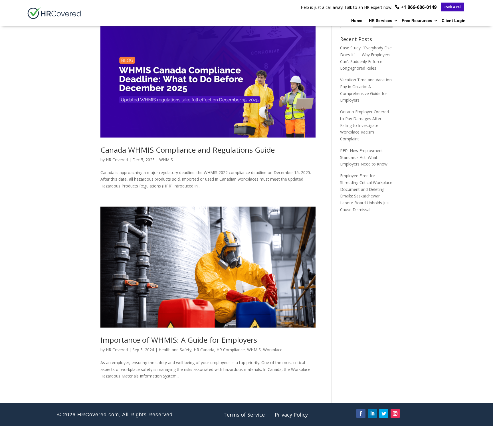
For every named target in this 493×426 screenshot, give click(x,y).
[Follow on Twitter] (383, 413)
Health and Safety (175, 349)
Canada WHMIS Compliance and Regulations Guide (187, 150)
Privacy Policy (291, 414)
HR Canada (204, 349)
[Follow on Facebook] (360, 413)
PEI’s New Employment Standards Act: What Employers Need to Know (363, 157)
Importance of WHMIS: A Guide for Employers (178, 340)
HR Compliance (231, 349)
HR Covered (117, 159)
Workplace (272, 349)
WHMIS (166, 159)
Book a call (452, 7)
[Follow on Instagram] (395, 413)
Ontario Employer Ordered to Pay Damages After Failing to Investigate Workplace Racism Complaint (364, 125)
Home (356, 21)
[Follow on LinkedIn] (372, 413)
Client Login (454, 21)
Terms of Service (244, 414)
